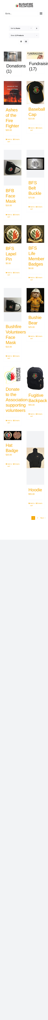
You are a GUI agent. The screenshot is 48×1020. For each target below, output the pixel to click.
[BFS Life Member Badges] (35, 234)
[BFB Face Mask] (12, 167)
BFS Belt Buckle (34, 188)
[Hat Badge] (12, 435)
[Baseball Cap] (35, 92)
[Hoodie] (35, 458)
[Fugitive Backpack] (35, 378)
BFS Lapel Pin (11, 254)
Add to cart (9, 140)
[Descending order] (36, 28)
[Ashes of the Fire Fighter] (12, 93)
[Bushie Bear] (35, 300)
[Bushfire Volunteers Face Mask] (12, 305)
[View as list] (26, 41)
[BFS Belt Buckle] (35, 164)
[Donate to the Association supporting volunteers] (12, 375)
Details (17, 139)
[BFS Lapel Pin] (12, 234)
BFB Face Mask (11, 196)
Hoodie (35, 489)
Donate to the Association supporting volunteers (17, 400)
